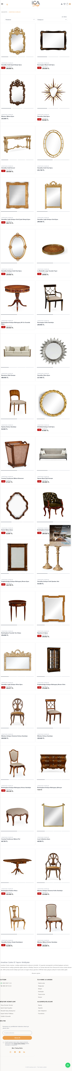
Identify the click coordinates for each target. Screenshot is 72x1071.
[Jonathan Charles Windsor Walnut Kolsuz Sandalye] (53, 918)
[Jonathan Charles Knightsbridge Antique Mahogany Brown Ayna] (17, 557)
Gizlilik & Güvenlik (6, 1016)
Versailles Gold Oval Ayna (45, 168)
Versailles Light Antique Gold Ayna (47, 219)
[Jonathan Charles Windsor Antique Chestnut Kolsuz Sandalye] (17, 712)
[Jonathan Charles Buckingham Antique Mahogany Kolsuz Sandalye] (17, 763)
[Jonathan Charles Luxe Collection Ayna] (53, 815)
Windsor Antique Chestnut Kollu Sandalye (50, 890)
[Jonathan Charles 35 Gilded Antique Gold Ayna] (53, 402)
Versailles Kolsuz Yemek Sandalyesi (12, 942)
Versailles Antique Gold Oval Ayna (11, 271)
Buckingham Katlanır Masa (9, 890)
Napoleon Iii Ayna (42, 633)
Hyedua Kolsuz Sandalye (8, 427)
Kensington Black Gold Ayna (46, 65)
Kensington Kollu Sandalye (45, 322)
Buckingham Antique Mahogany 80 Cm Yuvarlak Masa (15, 323)
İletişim (40, 988)
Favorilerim (41, 1013)
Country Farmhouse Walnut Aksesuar (12, 478)
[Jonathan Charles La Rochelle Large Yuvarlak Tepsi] (53, 246)
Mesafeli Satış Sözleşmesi (8, 1010)
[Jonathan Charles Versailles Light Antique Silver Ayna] (17, 660)
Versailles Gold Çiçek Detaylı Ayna (11, 65)
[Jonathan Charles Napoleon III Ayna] (53, 608)
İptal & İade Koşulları (6, 1008)
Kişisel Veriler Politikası (7, 1013)
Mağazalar (41, 986)
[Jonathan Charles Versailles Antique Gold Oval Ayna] (17, 246)
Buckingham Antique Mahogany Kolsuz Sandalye (16, 787)
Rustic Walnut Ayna (7, 530)
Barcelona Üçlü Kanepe (8, 375)
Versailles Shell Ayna (43, 116)
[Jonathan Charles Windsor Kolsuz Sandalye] (53, 712)
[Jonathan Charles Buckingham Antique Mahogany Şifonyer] (53, 763)
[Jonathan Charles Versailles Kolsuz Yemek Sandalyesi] (17, 918)
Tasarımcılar (41, 994)
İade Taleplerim (42, 1010)
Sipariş (40, 1005)
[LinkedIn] (24, 1052)
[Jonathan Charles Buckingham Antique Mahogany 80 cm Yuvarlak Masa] (17, 298)
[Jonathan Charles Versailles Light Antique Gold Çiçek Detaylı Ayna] (17, 195)
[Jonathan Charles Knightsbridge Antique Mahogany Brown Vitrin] (53, 660)
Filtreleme (8, 19)
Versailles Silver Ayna (43, 375)
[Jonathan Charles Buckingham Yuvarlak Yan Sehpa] (17, 608)
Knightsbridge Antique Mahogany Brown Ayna (15, 581)
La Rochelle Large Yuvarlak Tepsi (47, 271)
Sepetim (40, 1008)
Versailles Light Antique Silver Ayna (11, 684)
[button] (6, 108)
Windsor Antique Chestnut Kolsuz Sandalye (14, 736)
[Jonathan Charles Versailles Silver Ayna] (53, 351)
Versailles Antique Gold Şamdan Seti (48, 581)
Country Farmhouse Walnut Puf (10, 839)
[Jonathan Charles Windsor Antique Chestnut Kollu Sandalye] (53, 866)
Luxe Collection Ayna (43, 839)
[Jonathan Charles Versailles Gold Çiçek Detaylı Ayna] (17, 40)
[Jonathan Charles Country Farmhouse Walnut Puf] (17, 815)
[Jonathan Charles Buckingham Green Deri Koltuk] (53, 505)
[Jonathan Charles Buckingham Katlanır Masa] (17, 866)
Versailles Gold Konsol (8, 168)
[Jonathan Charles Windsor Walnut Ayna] (17, 92)
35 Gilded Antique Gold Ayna (46, 427)
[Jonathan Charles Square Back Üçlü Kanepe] (53, 454)
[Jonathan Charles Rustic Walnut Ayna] (17, 505)
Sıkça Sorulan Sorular (7, 1005)
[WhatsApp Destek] (67, 1065)
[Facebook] (15, 1052)
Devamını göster (36, 973)
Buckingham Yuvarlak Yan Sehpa (11, 633)
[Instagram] (10, 1052)
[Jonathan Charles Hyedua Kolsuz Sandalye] (17, 402)
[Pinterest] (19, 1052)
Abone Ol (17, 1038)
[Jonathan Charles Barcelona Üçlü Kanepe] (17, 351)
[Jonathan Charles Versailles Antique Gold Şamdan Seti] (53, 557)
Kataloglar (41, 991)
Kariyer (40, 997)
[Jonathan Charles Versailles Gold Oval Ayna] (53, 143)
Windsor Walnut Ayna (7, 116)
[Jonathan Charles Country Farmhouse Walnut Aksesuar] (17, 454)
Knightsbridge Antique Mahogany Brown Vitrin (51, 684)
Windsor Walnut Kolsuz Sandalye (47, 942)
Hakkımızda (41, 983)
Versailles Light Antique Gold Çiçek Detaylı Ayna (15, 219)
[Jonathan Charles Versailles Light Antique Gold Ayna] (53, 195)
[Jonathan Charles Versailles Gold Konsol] (17, 143)
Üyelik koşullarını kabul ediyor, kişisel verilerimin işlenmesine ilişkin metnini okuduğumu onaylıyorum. (17, 1044)
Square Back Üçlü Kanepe (45, 478)
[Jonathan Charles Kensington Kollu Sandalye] (53, 298)
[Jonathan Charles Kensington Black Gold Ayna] (53, 40)
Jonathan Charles (7, 63)
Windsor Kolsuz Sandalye (45, 736)
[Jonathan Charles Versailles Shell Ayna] (53, 92)
